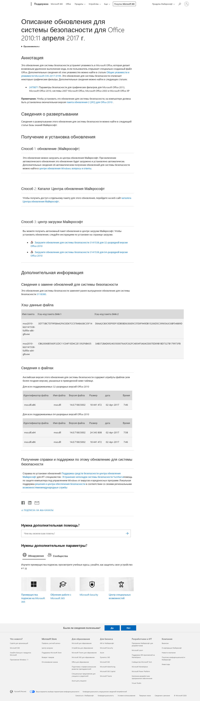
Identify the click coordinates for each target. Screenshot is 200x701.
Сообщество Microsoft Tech (142, 662)
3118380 (41, 294)
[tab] (34, 555)
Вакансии (165, 643)
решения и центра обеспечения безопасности (60, 483)
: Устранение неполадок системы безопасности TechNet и (92, 476)
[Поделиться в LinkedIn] (28, 502)
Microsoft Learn (137, 650)
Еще (106, 4)
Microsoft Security (89, 594)
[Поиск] (127, 533)
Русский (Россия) (20, 691)
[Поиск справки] (179, 3)
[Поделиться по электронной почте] (35, 502)
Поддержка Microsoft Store (51, 653)
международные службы (53, 487)
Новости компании (169, 653)
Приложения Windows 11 (19, 660)
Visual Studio (136, 683)
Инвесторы (166, 664)
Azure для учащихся (79, 681)
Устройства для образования (82, 648)
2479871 (33, 87)
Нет (128, 627)
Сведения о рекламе (162, 695)
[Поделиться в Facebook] (23, 502)
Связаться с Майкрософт (84, 695)
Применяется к (31, 46)
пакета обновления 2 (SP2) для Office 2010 (89, 102)
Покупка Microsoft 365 (124, 4)
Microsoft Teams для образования (84, 653)
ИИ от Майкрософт (107, 643)
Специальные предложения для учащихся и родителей (83, 675)
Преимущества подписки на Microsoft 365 (33, 598)
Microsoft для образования (82, 643)
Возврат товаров (48, 657)
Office (68, 4)
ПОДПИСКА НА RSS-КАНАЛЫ (38, 510)
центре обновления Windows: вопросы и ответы (65, 168)
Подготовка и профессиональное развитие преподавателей (84, 668)
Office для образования (80, 662)
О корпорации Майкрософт (172, 648)
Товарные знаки (145, 695)
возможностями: (31, 487)
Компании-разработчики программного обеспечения (142, 677)
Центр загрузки (47, 648)
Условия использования (126, 695)
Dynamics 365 (105, 657)
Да (112, 627)
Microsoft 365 (57, 4)
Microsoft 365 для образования (83, 657)
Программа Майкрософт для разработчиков (142, 644)
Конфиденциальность (106, 695)
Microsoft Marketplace (140, 667)
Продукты (79, 4)
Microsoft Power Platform (141, 671)
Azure (102, 653)
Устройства (94, 4)
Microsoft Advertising (107, 667)
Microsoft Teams (106, 676)
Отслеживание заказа (50, 662)
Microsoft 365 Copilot (107, 671)
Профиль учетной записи (51, 643)
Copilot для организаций (19, 643)
